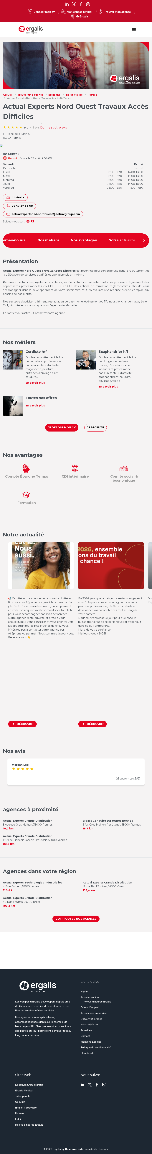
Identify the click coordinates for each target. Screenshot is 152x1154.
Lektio (18, 1119)
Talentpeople (22, 1096)
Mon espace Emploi (79, 11)
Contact (85, 1035)
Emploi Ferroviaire (26, 1107)
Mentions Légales (91, 1041)
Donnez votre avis (53, 127)
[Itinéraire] (76, 146)
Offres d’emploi (89, 1007)
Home (84, 991)
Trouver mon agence (117, 11)
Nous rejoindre (89, 1024)
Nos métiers (48, 240)
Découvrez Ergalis (91, 1018)
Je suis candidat (90, 997)
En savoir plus (35, 382)
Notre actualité (122, 240)
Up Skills (20, 1101)
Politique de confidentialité (96, 1047)
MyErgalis (82, 16)
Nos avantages (84, 240)
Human (19, 1113)
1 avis (36, 127)
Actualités (86, 1030)
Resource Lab (74, 1149)
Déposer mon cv (44, 11)
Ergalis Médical (24, 1090)
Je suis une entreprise (94, 1013)
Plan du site (87, 1053)
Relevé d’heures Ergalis (97, 1001)
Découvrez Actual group (29, 1084)
